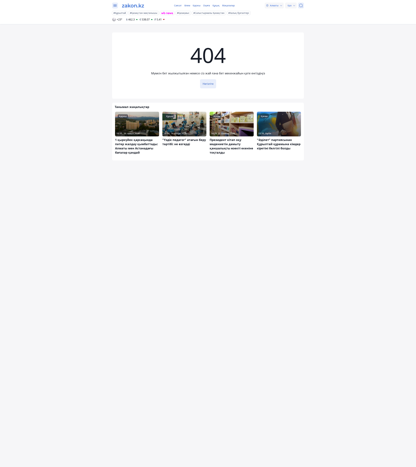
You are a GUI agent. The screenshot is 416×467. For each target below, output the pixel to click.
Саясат (178, 5)
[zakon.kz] (133, 5)
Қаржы (197, 5)
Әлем (187, 5)
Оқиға (206, 5)
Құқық (216, 5)
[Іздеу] (301, 5)
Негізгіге (208, 84)
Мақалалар (228, 5)
